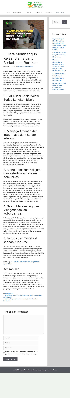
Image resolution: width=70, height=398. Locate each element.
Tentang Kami (17, 12)
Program (37, 12)
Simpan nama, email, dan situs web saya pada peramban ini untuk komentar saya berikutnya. (21, 353)
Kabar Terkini (60, 12)
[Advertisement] (35, 385)
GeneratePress (52, 370)
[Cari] (64, 22)
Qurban (29, 12)
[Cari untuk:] (57, 22)
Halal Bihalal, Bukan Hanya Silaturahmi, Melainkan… (59, 55)
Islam (18, 229)
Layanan (48, 12)
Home (8, 12)
